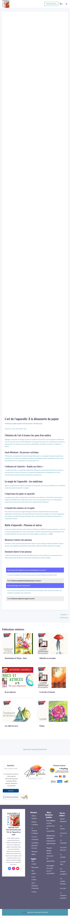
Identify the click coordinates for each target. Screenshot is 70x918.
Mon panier (35, 867)
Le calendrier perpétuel (63, 895)
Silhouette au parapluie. (47, 658)
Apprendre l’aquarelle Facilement (37, 912)
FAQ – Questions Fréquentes (35, 885)
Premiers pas (51, 4)
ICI (51, 534)
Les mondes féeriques (63, 881)
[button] (35, 570)
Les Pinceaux (64, 616)
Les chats (63, 888)
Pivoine (41, 726)
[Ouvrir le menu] (66, 3)
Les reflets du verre (11, 726)
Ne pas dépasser (10, 692)
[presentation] (17, 643)
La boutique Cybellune (35, 830)
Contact (34, 892)
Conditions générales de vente (35, 845)
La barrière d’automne (47, 692)
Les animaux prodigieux (63, 871)
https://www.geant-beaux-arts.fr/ (16, 40)
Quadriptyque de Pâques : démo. (16, 658)
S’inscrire (10, 790)
